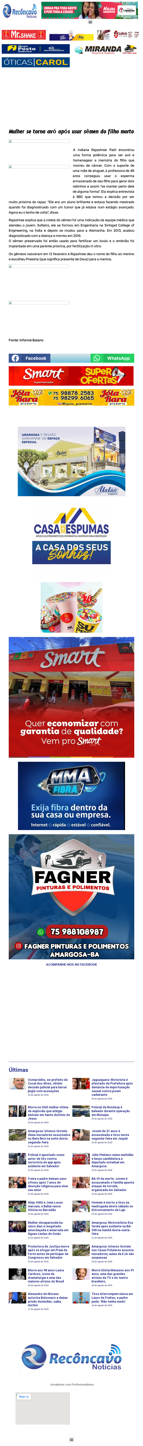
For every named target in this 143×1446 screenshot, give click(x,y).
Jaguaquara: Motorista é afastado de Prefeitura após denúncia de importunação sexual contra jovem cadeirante (112, 1087)
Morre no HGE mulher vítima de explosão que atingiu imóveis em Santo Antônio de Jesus (49, 1112)
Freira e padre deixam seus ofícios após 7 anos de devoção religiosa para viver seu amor (48, 1184)
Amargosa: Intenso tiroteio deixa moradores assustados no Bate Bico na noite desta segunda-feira (49, 1136)
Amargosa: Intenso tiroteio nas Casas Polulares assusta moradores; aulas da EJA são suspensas (113, 1252)
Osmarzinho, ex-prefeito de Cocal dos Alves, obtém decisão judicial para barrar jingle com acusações (48, 1085)
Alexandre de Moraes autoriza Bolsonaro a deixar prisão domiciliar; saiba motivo (48, 1299)
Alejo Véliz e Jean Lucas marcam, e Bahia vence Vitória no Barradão (45, 1206)
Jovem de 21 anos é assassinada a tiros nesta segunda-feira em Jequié (110, 1134)
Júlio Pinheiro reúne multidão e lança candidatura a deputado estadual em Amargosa (113, 1160)
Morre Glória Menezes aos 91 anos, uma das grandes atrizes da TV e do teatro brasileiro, (113, 1275)
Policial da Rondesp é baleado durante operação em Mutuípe (111, 1110)
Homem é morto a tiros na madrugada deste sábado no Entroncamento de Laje (112, 1206)
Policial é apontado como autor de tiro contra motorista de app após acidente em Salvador (46, 1160)
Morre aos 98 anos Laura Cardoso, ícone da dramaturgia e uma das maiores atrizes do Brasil (46, 1275)
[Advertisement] (71, 95)
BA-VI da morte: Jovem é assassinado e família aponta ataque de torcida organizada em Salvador (113, 1184)
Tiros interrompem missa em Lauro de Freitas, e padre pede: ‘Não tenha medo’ (112, 1297)
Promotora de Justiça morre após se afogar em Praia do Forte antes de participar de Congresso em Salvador (48, 1252)
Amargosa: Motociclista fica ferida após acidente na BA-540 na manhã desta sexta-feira (112, 1228)
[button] (90, 22)
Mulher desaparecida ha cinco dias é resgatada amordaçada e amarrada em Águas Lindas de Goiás (48, 1228)
